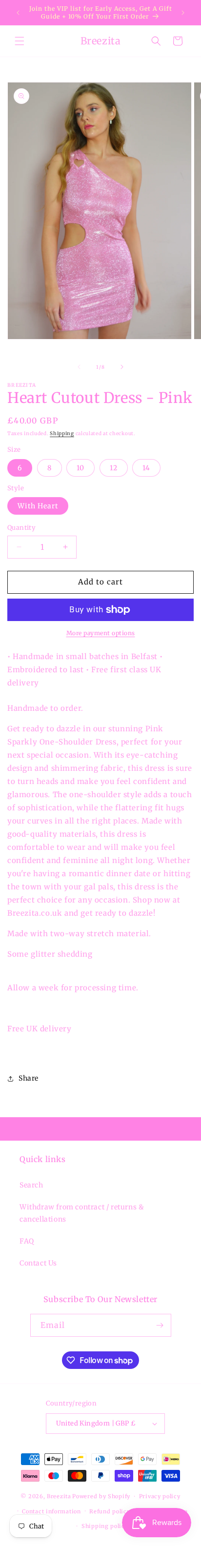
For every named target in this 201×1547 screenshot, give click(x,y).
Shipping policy (104, 1526)
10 (80, 467)
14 (146, 467)
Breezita (59, 1496)
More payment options (100, 633)
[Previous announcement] (18, 12)
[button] (19, 41)
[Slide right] (122, 367)
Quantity (21, 527)
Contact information (51, 1511)
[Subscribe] (160, 1325)
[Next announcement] (183, 12)
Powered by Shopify (101, 1496)
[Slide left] (79, 367)
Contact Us (38, 1263)
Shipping (62, 433)
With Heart (38, 506)
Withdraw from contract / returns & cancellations (82, 1213)
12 (114, 467)
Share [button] (29, 1078)
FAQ (27, 1241)
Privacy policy (160, 1496)
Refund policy (109, 1511)
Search (31, 1185)
